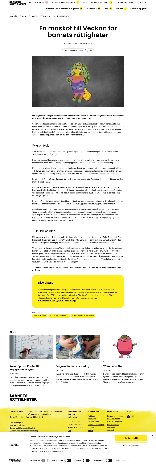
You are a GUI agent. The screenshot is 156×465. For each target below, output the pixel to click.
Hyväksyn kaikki (131, 438)
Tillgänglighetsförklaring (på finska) (23, 431)
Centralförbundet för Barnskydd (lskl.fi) (24, 417)
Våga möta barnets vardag (72, 366)
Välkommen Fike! (113, 366)
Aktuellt (119, 8)
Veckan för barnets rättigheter (96, 2)
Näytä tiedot (121, 460)
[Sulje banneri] (152, 435)
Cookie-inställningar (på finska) (22, 428)
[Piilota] (81, 8)
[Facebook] (128, 417)
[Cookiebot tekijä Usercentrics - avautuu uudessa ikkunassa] (15, 460)
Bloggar (23, 16)
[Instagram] (133, 417)
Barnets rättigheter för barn (63, 2)
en (146, 2)
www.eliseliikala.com (46, 301)
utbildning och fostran (59, 316)
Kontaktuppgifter (138, 8)
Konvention (91, 8)
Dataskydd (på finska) (18, 425)
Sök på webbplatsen (124, 2)
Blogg (90, 50)
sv (143, 2)
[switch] (68, 460)
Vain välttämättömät (131, 445)
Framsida (13, 16)
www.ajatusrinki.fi (66, 301)
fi (140, 2)
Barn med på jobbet (36, 2)
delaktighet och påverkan (83, 316)
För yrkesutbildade (75, 427)
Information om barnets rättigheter (62, 8)
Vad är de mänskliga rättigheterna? (93, 419)
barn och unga (40, 316)
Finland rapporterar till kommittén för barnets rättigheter (115, 419)
